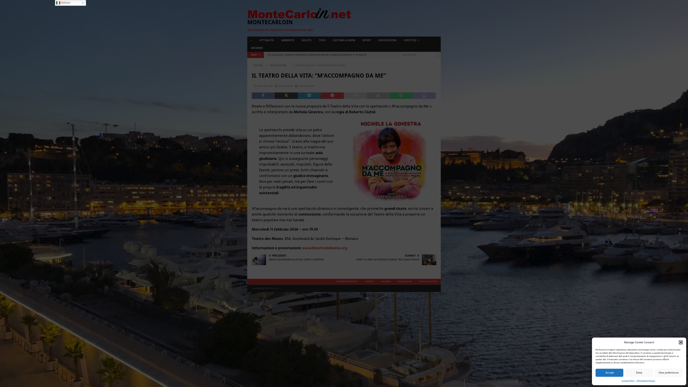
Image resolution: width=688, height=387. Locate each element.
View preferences (668, 372)
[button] (681, 342)
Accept (609, 372)
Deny (639, 372)
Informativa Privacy (645, 381)
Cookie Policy (628, 381)
